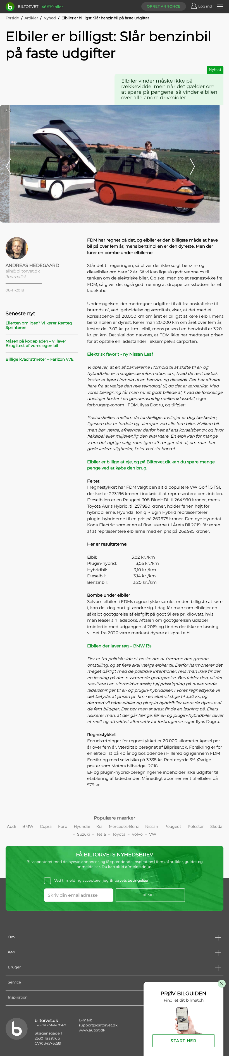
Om (11, 937)
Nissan (151, 826)
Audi (11, 826)
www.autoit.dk (92, 1030)
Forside (12, 18)
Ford (62, 826)
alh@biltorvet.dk (23, 271)
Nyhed (50, 18)
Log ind (205, 6)
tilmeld (150, 895)
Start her (183, 1040)
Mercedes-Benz (124, 826)
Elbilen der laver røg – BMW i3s (119, 645)
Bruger (14, 967)
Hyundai (82, 826)
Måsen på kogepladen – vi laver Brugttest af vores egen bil (36, 343)
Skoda (216, 826)
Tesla (101, 834)
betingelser (138, 880)
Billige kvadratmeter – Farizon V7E (39, 359)
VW (152, 834)
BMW (28, 826)
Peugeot (172, 826)
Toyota (118, 834)
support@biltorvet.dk (98, 1025)
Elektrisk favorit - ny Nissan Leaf (120, 354)
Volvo (137, 834)
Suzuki (83, 834)
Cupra (46, 826)
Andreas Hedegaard (32, 265)
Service (14, 982)
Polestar (196, 826)
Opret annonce (163, 6)
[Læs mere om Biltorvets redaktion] (42, 248)
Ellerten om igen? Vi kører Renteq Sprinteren (39, 325)
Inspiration (18, 997)
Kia (99, 826)
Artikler (31, 18)
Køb (11, 952)
